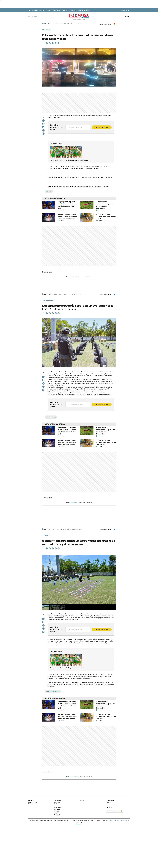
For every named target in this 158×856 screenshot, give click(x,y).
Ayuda (127, 820)
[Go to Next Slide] (114, 579)
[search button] (29, 10)
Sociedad (87, 10)
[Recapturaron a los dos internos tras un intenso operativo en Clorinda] (48, 217)
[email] (56, 43)
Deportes (35, 10)
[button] (45, 607)
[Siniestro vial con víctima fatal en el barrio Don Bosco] (86, 217)
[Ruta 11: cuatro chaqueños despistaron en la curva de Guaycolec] (86, 205)
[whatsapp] (47, 43)
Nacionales (65, 10)
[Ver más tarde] (43, 43)
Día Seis (41, 10)
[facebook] (50, 43)
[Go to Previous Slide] (44, 579)
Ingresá (127, 17)
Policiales (73, 10)
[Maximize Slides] (114, 557)
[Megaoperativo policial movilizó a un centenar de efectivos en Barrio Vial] (48, 205)
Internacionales (56, 10)
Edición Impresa (125, 10)
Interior (47, 10)
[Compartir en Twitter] (53, 43)
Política (80, 10)
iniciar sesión (74, 277)
